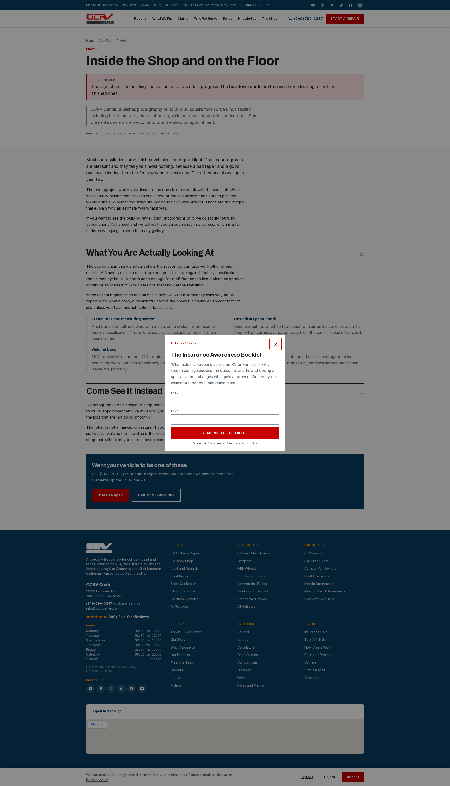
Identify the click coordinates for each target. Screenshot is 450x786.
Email (176, 411)
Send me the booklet (225, 433)
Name (175, 392)
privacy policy (247, 443)
